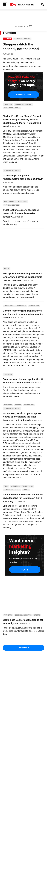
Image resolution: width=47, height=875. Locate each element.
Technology (34, 306)
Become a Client (23, 94)
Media (6, 486)
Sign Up (24, 569)
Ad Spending (9, 306)
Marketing (8, 104)
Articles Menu (22, 26)
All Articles (23, 648)
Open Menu (4, 5)
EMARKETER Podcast (23, 104)
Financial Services (11, 205)
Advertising (21, 306)
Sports (18, 405)
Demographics (10, 201)
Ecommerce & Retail (22, 38)
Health (6, 268)
